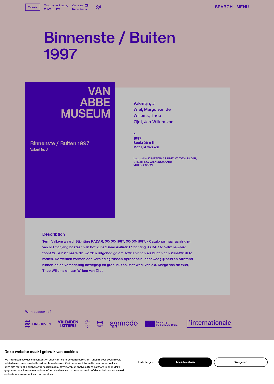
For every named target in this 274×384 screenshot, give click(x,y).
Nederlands (79, 9)
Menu (243, 7)
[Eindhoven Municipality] (38, 324)
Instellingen (146, 362)
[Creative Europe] (162, 324)
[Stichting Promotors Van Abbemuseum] (87, 324)
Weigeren (240, 362)
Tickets (32, 7)
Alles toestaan (185, 362)
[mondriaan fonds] (99, 324)
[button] (70, 150)
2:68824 (148, 165)
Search (224, 7)
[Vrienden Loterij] (67, 324)
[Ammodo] (124, 324)
